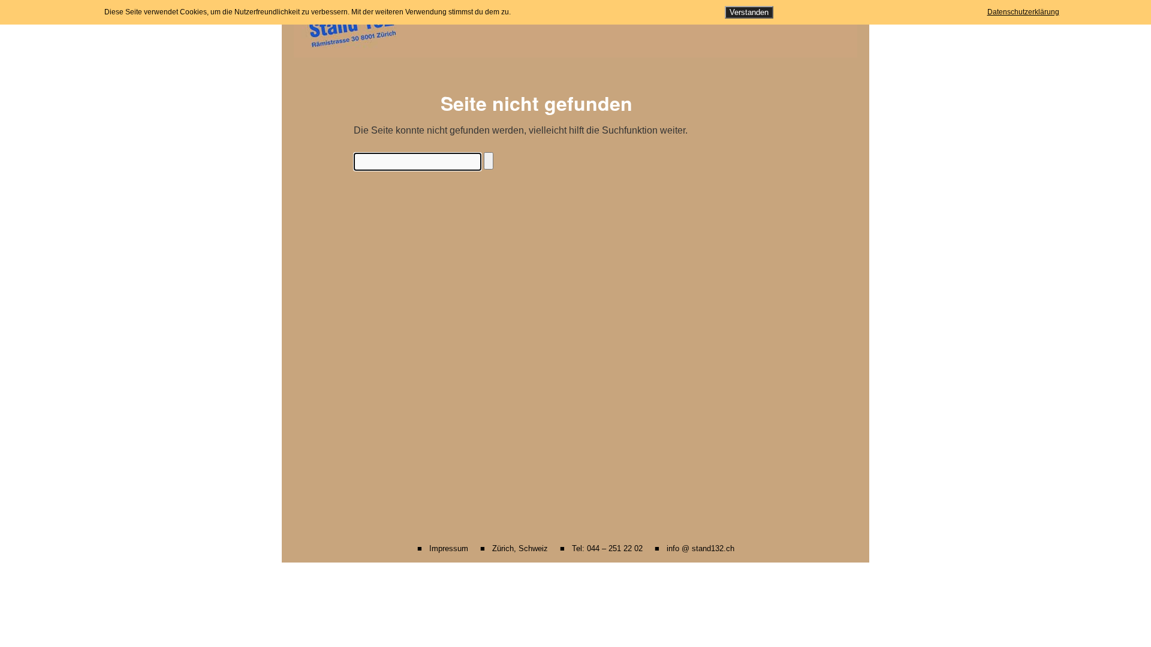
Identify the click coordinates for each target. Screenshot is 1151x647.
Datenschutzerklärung (1023, 12)
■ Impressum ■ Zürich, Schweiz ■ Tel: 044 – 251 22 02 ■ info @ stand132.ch (575, 548)
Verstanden (749, 12)
